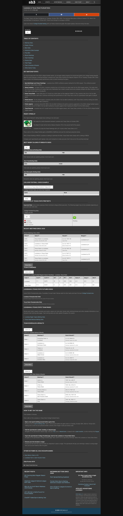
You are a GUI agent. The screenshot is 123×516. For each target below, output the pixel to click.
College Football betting (39, 23)
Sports (47, 2)
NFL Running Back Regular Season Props (34, 476)
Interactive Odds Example (32, 50)
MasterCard (63, 431)
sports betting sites (39, 423)
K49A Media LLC (79, 494)
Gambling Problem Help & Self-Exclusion (87, 485)
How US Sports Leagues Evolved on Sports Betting (61, 487)
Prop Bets (27, 53)
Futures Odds (28, 60)
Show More (28, 265)
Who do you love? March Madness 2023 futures (34, 487)
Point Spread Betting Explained (59, 477)
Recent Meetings (29, 55)
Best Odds (27, 48)
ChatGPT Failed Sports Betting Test (35, 497)
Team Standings (29, 58)
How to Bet (78, 2)
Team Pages (28, 63)
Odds (39, 2)
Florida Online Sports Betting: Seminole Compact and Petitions (60, 481)
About (88, 2)
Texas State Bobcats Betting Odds (34, 319)
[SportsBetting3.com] (32, 2)
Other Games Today (30, 68)
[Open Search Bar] (93, 2)
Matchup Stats (29, 42)
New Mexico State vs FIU (32, 455)
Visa (54, 431)
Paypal (97, 431)
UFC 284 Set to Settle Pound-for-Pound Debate (34, 492)
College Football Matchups (31, 465)
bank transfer (79, 431)
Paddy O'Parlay (29, 45)
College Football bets (88, 293)
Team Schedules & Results (32, 65)
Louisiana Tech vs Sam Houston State (35, 457)
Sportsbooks (58, 2)
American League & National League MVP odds (35, 481)
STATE (28, 29)
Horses (68, 2)
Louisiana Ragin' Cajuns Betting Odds (35, 317)
